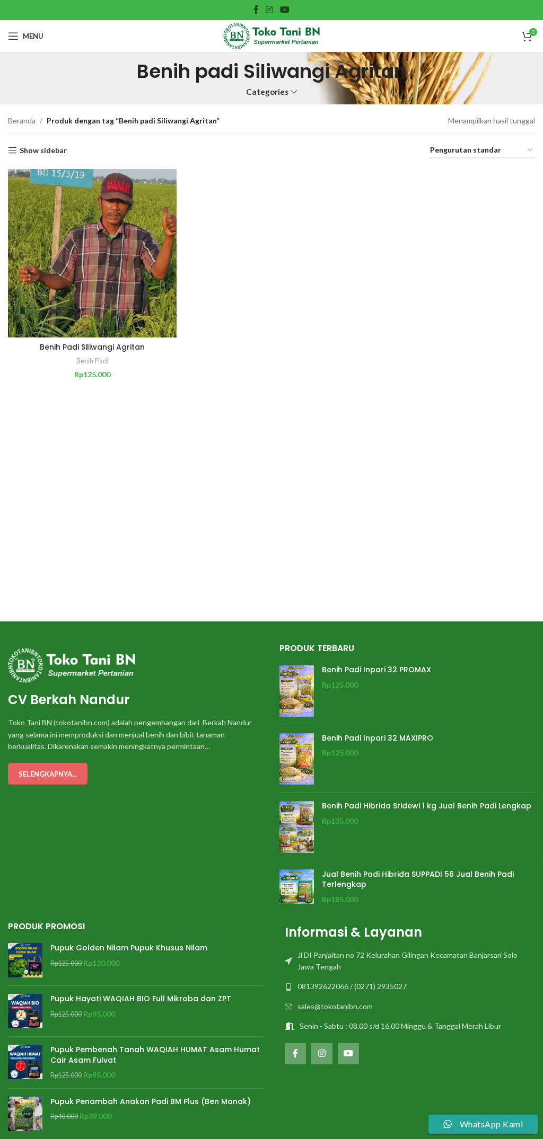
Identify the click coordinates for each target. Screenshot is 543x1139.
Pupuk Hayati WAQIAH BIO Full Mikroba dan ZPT (140, 999)
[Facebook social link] (256, 9)
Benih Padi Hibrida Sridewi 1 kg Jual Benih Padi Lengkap (426, 806)
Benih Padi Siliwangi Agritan (92, 347)
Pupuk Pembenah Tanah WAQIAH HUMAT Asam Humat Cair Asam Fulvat (155, 1055)
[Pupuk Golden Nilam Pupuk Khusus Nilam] (25, 960)
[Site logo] (271, 35)
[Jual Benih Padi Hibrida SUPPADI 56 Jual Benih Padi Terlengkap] (296, 887)
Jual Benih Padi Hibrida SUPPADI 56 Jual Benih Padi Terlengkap (418, 879)
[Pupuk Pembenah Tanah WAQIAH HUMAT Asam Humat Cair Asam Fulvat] (25, 1062)
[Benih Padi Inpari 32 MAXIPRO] (296, 759)
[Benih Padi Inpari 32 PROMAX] (296, 691)
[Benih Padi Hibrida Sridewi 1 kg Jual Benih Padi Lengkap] (296, 827)
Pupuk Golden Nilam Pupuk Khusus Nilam (128, 948)
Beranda (22, 120)
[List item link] (407, 961)
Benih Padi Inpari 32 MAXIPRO (377, 738)
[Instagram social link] (269, 9)
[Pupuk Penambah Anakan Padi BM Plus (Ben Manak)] (25, 1114)
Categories (267, 92)
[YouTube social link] (285, 9)
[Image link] (71, 664)
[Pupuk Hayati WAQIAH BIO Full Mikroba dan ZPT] (25, 1011)
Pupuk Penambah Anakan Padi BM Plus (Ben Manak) (150, 1102)
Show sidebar (43, 150)
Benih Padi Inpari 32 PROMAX (376, 670)
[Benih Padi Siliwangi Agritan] (92, 253)
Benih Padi (92, 361)
